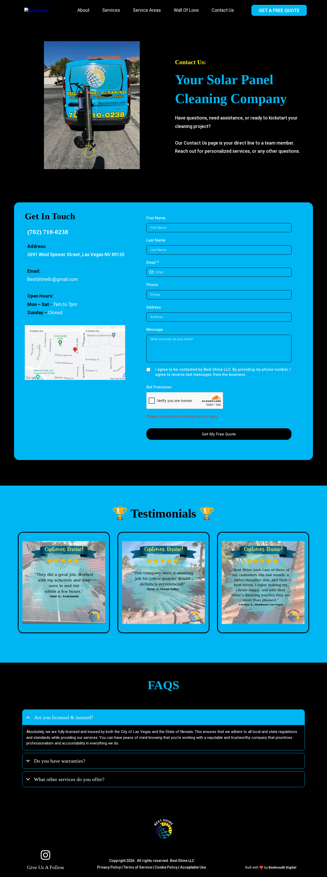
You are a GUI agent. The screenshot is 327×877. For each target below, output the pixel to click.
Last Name (156, 240)
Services (111, 10)
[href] (75, 352)
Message (154, 329)
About (83, 10)
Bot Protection (159, 387)
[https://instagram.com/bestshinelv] (45, 855)
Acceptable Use (193, 867)
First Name (156, 218)
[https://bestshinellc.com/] (36, 10)
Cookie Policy (166, 867)
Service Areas (147, 10)
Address (153, 307)
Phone (152, 284)
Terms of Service (137, 867)
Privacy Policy (109, 867)
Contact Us (223, 10)
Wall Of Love (186, 10)
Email (152, 262)
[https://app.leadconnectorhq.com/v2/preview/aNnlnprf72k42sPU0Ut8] (163, 828)
